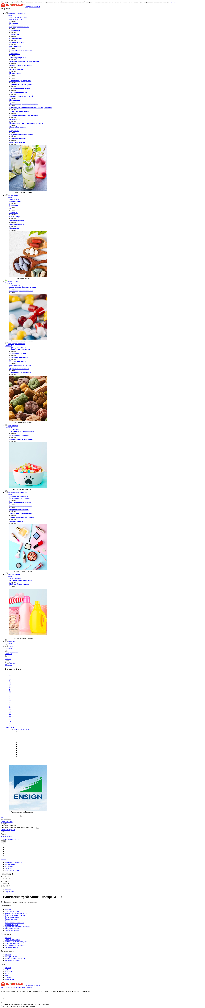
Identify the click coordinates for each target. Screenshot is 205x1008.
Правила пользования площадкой (17, 927)
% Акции (8, 868)
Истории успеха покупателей (16, 913)
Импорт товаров (11, 957)
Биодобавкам (10, 864)
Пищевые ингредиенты (13, 862)
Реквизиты (9, 971)
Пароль (3, 834)
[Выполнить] (38, 828)
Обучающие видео (12, 930)
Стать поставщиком (12, 940)
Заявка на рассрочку (12, 960)
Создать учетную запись (10, 839)
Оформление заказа (12, 917)
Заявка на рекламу (11, 947)
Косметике (9, 866)
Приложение (10, 979)
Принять (173, 2)
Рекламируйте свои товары (15, 945)
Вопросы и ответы (12, 928)
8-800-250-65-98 (6, 987)
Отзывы (8, 977)
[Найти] (21, 816)
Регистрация (10, 830)
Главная (8, 890)
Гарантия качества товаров (15, 915)
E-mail (3, 832)
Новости (8, 975)
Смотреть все (10, 727)
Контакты (8, 973)
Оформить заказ (6, 822)
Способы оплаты (11, 919)
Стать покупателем (12, 870)
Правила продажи (11, 925)
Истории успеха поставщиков (16, 942)
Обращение (9, 891)
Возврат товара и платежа (14, 923)
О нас (7, 970)
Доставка (8, 921)
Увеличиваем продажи (13, 943)
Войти (3, 830)
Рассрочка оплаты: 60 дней (15, 958)
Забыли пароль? (6, 836)
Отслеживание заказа (8, 828)
